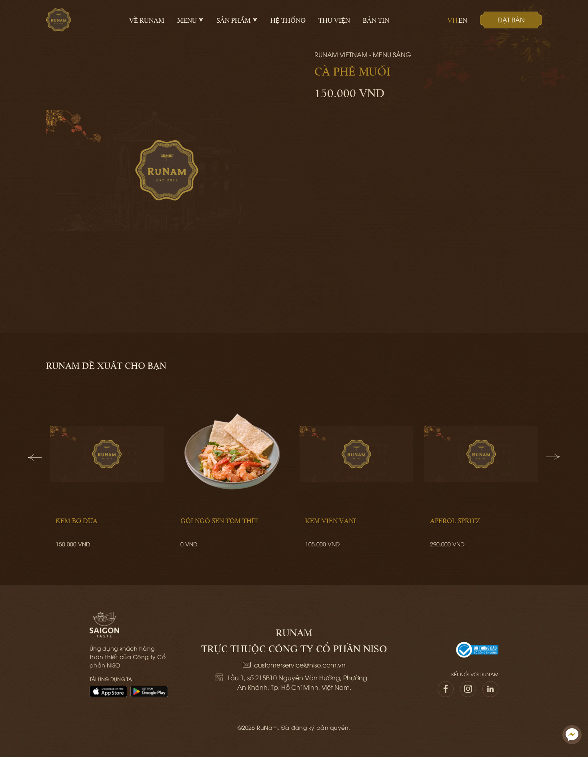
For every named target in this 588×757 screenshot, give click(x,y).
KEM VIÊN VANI (330, 520)
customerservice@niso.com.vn (300, 664)
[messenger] (572, 734)
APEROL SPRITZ (455, 520)
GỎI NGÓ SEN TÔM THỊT (219, 520)
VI (451, 20)
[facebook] (446, 689)
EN (462, 20)
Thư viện (334, 20)
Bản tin (376, 20)
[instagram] (468, 689)
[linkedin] (490, 689)
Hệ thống (288, 20)
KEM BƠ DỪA (77, 520)
